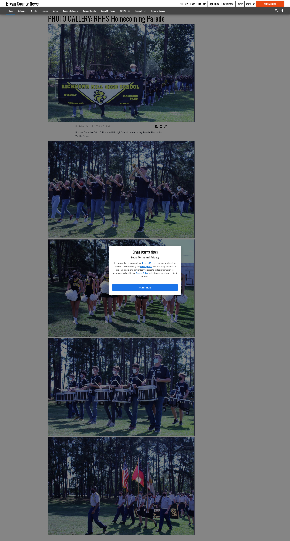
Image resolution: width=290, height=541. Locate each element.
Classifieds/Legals (70, 10)
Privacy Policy (146, 266)
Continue (145, 287)
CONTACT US (124, 10)
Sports (34, 10)
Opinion (45, 10)
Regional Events (89, 10)
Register (250, 4)
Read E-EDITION (198, 4)
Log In (240, 4)
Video (55, 10)
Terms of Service (149, 263)
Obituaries (22, 10)
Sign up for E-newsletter (221, 4)
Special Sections (108, 10)
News (10, 10)
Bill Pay (184, 4)
